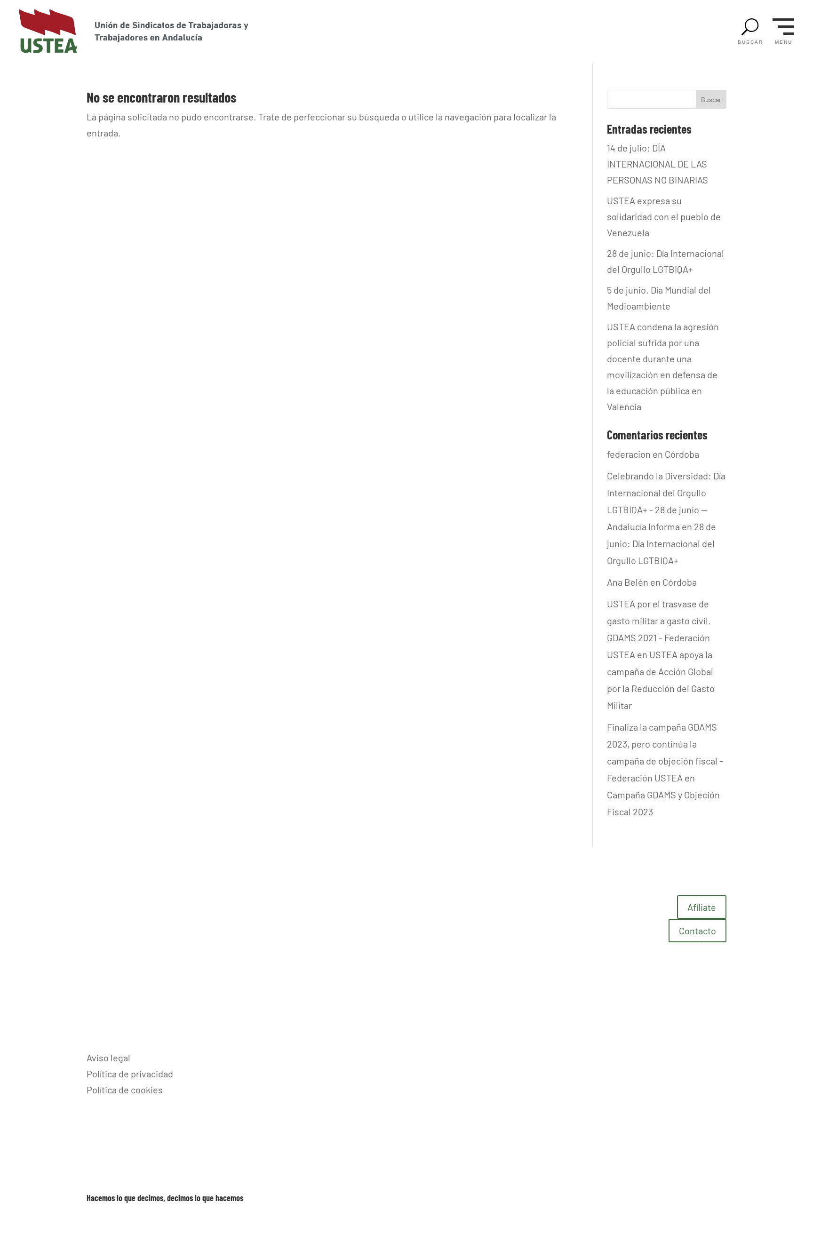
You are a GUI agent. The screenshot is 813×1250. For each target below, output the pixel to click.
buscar (750, 42)
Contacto (697, 930)
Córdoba (682, 454)
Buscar (711, 100)
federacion (629, 454)
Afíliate (701, 907)
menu (783, 42)
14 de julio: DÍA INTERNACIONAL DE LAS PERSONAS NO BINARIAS (657, 163)
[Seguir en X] (718, 1057)
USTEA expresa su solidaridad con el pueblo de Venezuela (664, 216)
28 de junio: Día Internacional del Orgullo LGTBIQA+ (661, 543)
